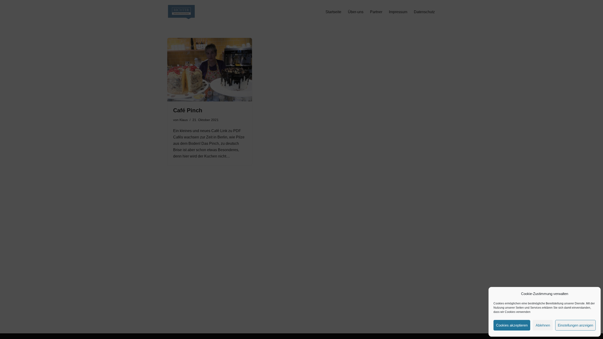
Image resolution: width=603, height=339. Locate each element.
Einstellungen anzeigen (575, 325)
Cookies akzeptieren (512, 325)
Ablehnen (543, 325)
